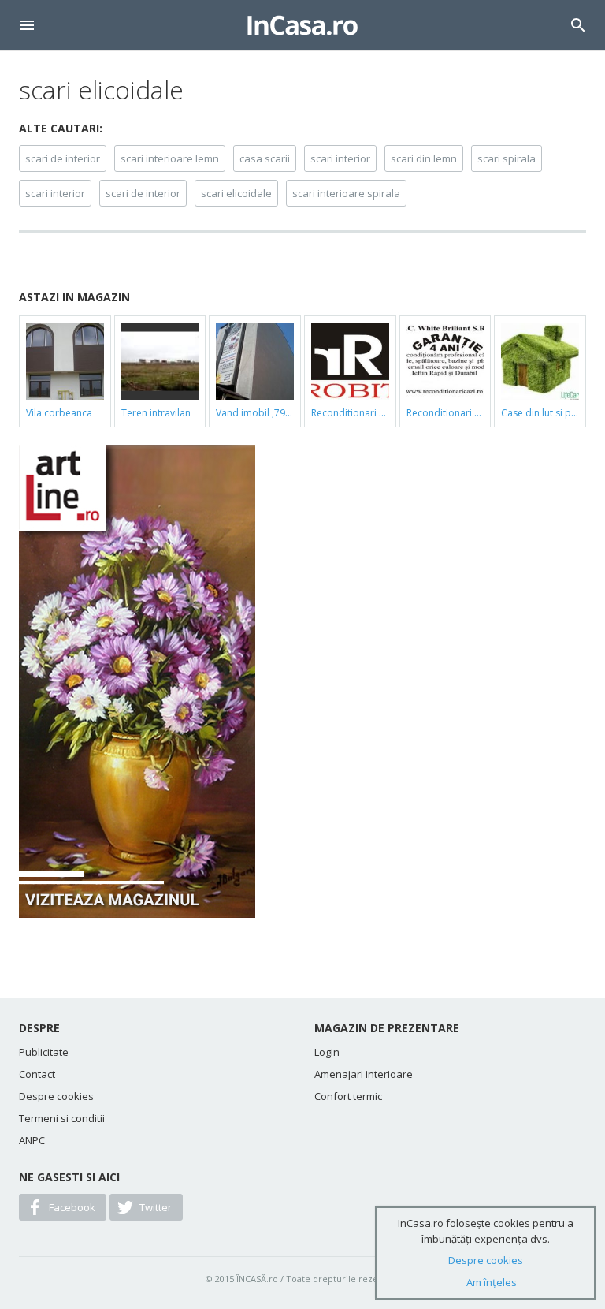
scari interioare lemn (170, 158)
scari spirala (506, 158)
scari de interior (62, 158)
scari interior (340, 158)
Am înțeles (491, 1282)
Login (327, 1052)
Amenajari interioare (363, 1074)
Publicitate (44, 1052)
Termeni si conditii (62, 1118)
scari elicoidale (236, 193)
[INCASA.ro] (302, 25)
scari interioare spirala (346, 193)
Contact (37, 1074)
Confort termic (348, 1096)
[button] (27, 25)
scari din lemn (424, 158)
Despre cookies (56, 1096)
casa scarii (264, 158)
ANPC (32, 1140)
